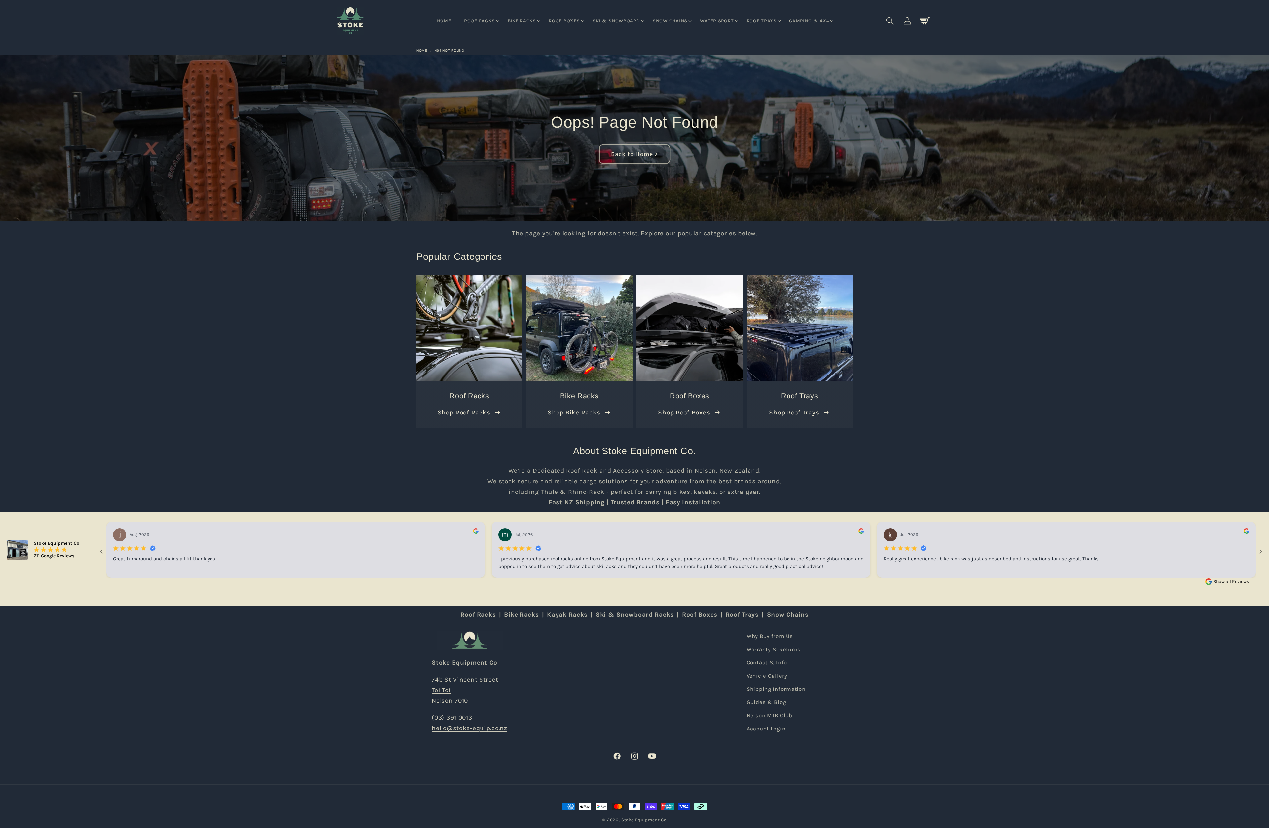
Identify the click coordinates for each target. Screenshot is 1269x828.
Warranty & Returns (774, 649)
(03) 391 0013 (452, 717)
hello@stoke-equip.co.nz (469, 728)
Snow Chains (788, 614)
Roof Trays (742, 614)
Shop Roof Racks (464, 412)
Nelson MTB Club (769, 715)
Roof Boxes (699, 614)
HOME (421, 50)
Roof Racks (478, 614)
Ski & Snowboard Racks (635, 614)
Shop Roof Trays (794, 412)
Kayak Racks (567, 614)
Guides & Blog (766, 702)
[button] (481, 21)
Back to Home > (634, 154)
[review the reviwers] (476, 532)
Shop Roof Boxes (684, 412)
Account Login (766, 729)
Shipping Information (776, 689)
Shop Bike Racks (574, 412)
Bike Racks (521, 614)
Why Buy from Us (770, 636)
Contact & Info (767, 662)
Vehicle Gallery (767, 676)
